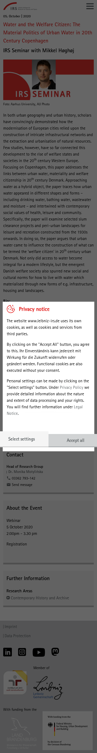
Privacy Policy (71, 387)
